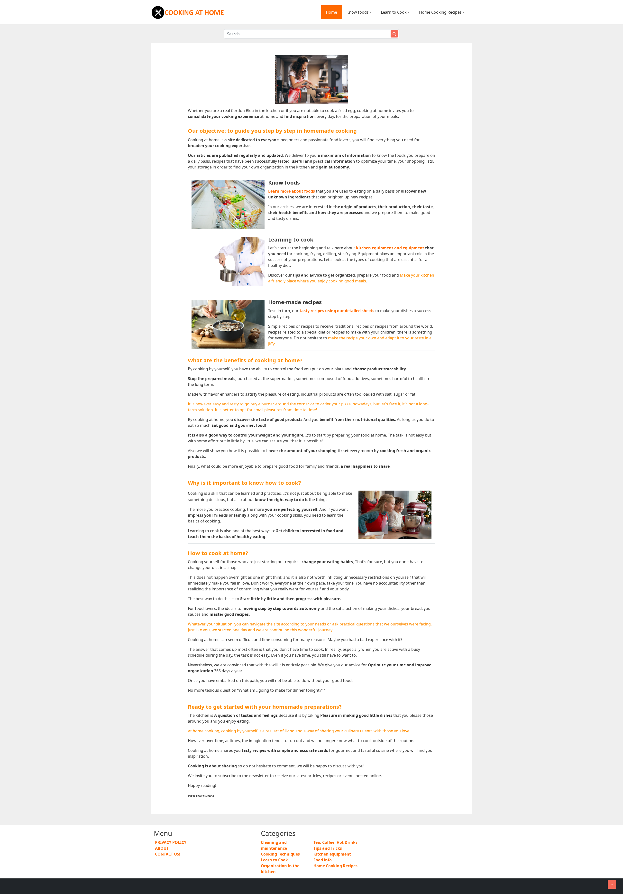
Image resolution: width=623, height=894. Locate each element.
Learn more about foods (291, 191)
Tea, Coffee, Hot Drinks (335, 842)
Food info (322, 860)
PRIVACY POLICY (170, 842)
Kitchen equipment (332, 854)
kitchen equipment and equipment (390, 248)
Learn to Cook (394, 12)
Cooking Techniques (280, 854)
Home (331, 12)
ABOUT (162, 848)
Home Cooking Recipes (440, 12)
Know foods (358, 12)
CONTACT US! (167, 854)
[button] (612, 884)
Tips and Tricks (327, 848)
